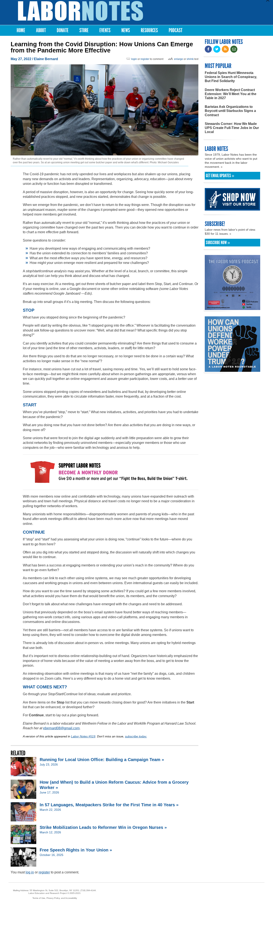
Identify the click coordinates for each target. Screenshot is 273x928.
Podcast (175, 30)
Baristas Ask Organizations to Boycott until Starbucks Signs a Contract (230, 111)
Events (104, 30)
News (125, 30)
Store (84, 30)
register (145, 59)
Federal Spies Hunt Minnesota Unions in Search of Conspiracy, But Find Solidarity (231, 77)
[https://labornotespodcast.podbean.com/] (232, 308)
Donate (62, 30)
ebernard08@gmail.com (61, 728)
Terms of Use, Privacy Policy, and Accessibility (54, 898)
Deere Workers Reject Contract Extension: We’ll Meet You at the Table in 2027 (230, 94)
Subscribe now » (218, 242)
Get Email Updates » (220, 175)
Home (21, 30)
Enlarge (178, 59)
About (41, 30)
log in (30, 872)
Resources (149, 30)
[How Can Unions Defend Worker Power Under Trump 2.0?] (232, 370)
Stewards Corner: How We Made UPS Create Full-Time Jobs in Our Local (232, 128)
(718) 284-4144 (88, 890)
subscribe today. (136, 736)
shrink (190, 59)
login (134, 59)
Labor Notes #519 (83, 736)
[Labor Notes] (80, 11)
